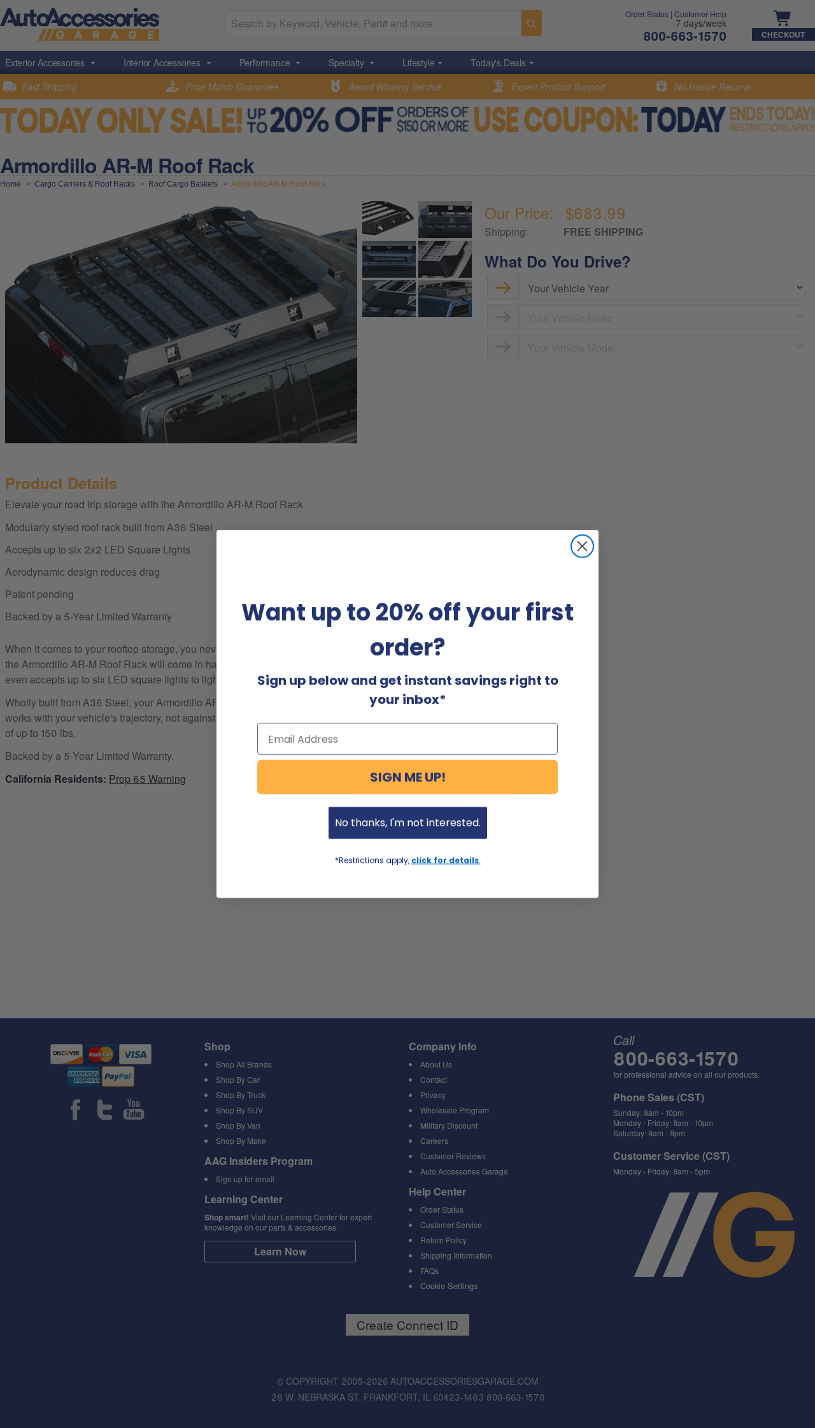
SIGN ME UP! (408, 777)
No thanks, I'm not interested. (408, 822)
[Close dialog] (582, 546)
